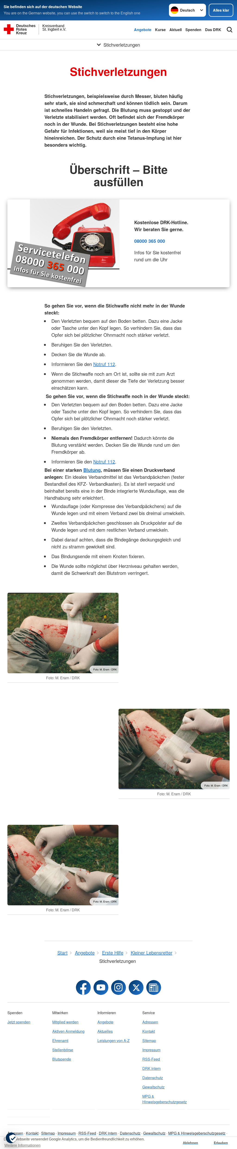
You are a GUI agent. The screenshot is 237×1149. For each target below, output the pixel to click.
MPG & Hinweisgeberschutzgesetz (163, 1099)
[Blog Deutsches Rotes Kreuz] (153, 987)
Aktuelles (105, 1031)
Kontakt (148, 1031)
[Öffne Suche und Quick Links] (229, 29)
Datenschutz (152, 1077)
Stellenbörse (62, 1049)
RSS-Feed (151, 1059)
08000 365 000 (149, 240)
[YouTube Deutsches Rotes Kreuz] (101, 987)
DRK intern (151, 1068)
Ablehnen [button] (190, 1143)
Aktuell (175, 29)
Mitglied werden (65, 1022)
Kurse (160, 29)
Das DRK (213, 29)
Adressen (150, 1022)
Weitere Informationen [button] (22, 1145)
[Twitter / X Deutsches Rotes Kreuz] (136, 987)
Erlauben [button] (221, 1143)
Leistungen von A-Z (113, 1040)
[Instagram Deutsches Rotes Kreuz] (118, 987)
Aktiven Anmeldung (68, 1031)
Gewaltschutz (153, 1087)
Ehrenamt (60, 1040)
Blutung (92, 469)
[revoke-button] (11, 1137)
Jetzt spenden (18, 1022)
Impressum (151, 1049)
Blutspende (61, 1059)
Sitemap (149, 1040)
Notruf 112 (104, 364)
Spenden (193, 29)
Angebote (142, 29)
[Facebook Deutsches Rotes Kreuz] (83, 987)
